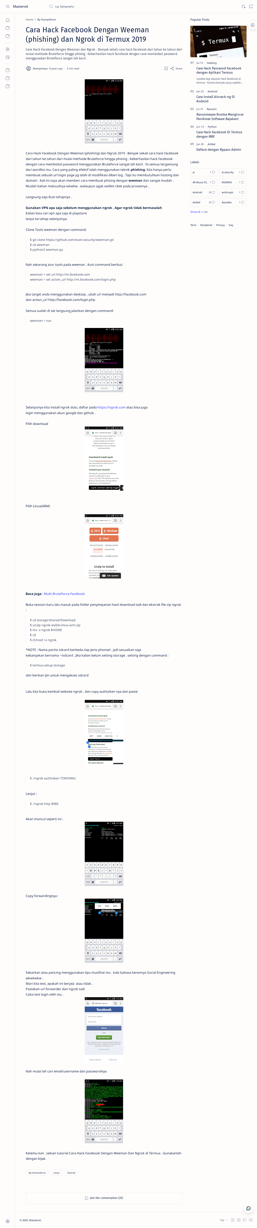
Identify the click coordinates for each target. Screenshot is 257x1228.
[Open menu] (7, 6)
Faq (231, 225)
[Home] (7, 20)
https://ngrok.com (111, 407)
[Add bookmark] (166, 68)
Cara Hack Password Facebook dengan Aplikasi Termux (218, 70)
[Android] (212, 91)
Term (193, 225)
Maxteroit (21, 6)
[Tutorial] (71, 1172)
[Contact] (7, 57)
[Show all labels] (198, 211)
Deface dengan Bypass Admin (218, 150)
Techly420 (61, 1220)
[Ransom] (212, 109)
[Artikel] (211, 144)
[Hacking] (212, 62)
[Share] (176, 68)
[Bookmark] (250, 6)
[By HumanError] (37, 1172)
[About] (7, 49)
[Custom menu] (7, 70)
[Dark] (243, 6)
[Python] (212, 126)
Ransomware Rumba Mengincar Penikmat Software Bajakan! (220, 116)
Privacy (220, 225)
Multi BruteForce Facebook (64, 594)
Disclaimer (206, 225)
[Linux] (56, 1172)
